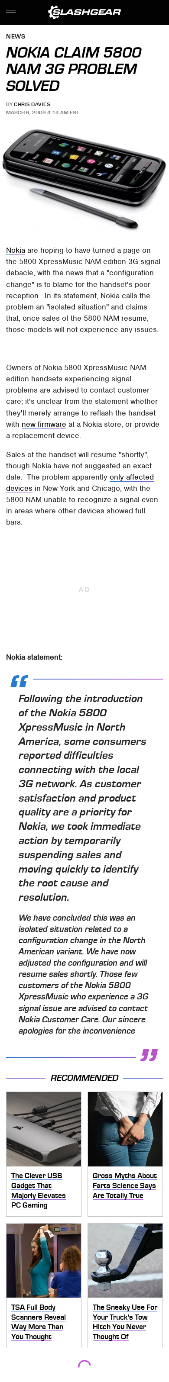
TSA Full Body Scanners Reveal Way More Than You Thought (38, 1322)
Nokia (15, 250)
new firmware (44, 424)
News (15, 37)
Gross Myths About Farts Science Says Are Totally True (125, 1185)
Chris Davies (32, 104)
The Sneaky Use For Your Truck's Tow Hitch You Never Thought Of (125, 1322)
